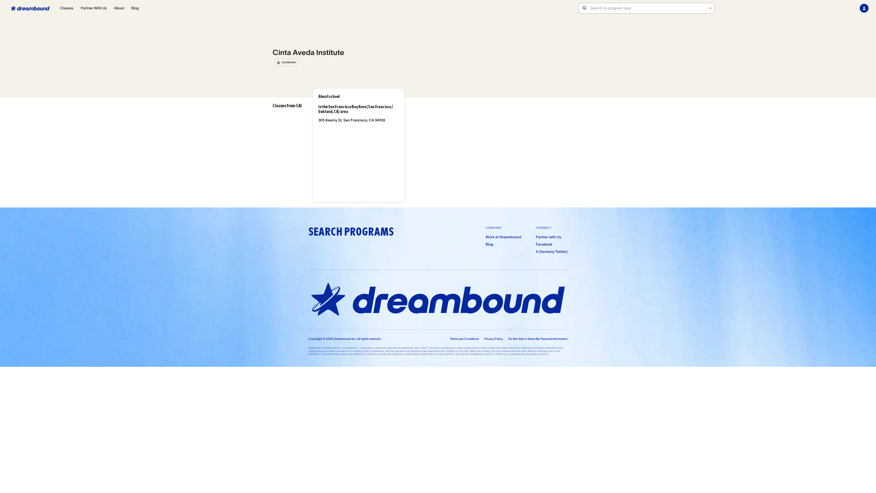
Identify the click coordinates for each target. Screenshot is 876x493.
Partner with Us (548, 237)
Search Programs (351, 232)
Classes (66, 8)
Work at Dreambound (503, 237)
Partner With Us (94, 8)
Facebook (544, 244)
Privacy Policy (493, 339)
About (119, 8)
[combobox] (652, 8)
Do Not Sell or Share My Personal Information (538, 339)
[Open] (710, 8)
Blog (135, 8)
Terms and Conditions (464, 339)
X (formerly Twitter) (552, 251)
